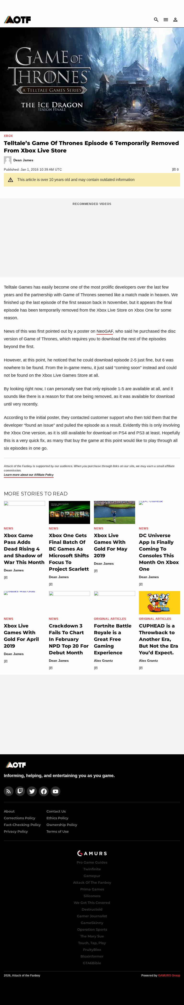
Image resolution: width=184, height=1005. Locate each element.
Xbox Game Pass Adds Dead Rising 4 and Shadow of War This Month (24, 549)
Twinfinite (92, 869)
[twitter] (32, 791)
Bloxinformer (92, 956)
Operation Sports (92, 929)
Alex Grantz (103, 660)
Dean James (14, 570)
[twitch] (20, 791)
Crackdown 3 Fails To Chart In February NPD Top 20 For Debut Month (69, 639)
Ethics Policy (57, 818)
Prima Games (92, 889)
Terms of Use (57, 831)
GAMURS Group (169, 975)
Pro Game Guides (92, 862)
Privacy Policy (16, 831)
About (9, 811)
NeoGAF (105, 331)
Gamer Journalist (92, 916)
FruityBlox (92, 949)
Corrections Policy (19, 818)
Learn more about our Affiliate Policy (29, 474)
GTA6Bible (92, 963)
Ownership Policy (61, 825)
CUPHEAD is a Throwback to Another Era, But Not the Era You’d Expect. (158, 639)
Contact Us (56, 811)
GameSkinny (92, 923)
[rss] (8, 791)
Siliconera (92, 896)
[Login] (175, 19)
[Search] (156, 19)
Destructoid (92, 909)
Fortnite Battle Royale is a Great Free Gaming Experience (113, 639)
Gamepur (92, 876)
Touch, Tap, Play (92, 943)
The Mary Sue (92, 936)
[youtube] (56, 791)
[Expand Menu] (166, 19)
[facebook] (44, 791)
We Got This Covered (92, 902)
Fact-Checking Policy (22, 825)
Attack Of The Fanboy (92, 882)
